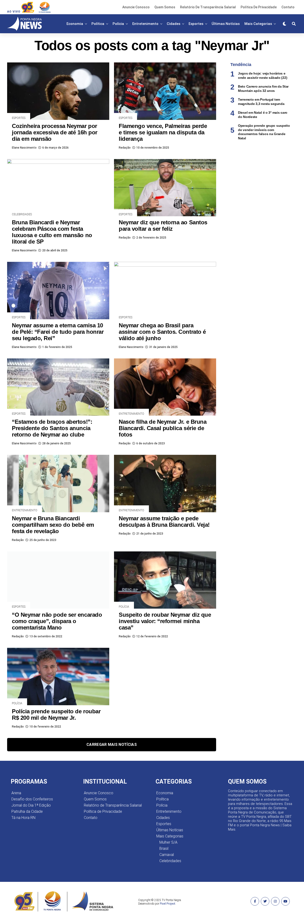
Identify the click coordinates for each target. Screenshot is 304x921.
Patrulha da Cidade (27, 811)
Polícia (118, 24)
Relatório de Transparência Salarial (208, 7)
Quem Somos (164, 7)
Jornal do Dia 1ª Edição (31, 805)
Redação (125, 147)
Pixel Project (167, 903)
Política (97, 24)
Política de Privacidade (259, 7)
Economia (74, 24)
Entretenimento (145, 24)
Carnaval (166, 854)
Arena (16, 793)
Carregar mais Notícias (111, 744)
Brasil (163, 848)
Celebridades (170, 861)
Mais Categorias (258, 24)
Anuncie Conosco (136, 7)
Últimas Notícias (226, 24)
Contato (287, 7)
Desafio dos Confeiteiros (32, 799)
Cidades (173, 24)
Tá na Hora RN (23, 817)
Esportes (196, 24)
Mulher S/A (168, 842)
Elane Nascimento (24, 147)
